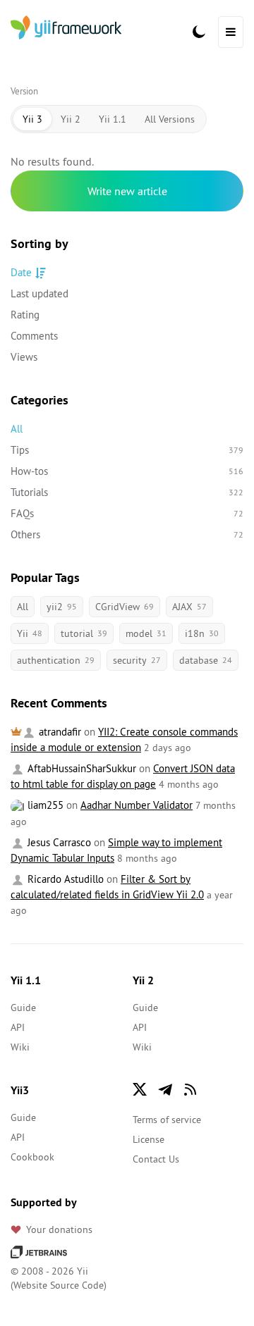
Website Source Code (58, 1285)
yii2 (62, 606)
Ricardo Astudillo (64, 879)
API (18, 1027)
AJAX (189, 606)
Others (127, 534)
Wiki (20, 1047)
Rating (25, 314)
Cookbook (32, 1157)
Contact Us (156, 1159)
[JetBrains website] (39, 1251)
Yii (29, 633)
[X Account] (140, 1089)
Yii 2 (70, 119)
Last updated (39, 293)
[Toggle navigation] (230, 32)
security (137, 660)
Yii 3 (32, 119)
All (17, 428)
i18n (202, 633)
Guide (23, 1007)
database (205, 660)
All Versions (170, 119)
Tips (127, 450)
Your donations (59, 1229)
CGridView (124, 606)
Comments (34, 335)
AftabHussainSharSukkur (80, 768)
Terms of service (167, 1119)
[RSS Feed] (190, 1089)
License (148, 1139)
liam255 (44, 805)
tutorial (84, 633)
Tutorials (127, 492)
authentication (56, 660)
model (146, 633)
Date (21, 272)
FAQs (127, 513)
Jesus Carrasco (58, 842)
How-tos (127, 471)
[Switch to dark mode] (199, 32)
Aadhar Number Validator (136, 805)
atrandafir (58, 731)
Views (24, 357)
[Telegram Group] (165, 1089)
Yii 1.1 (112, 119)
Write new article (127, 191)
